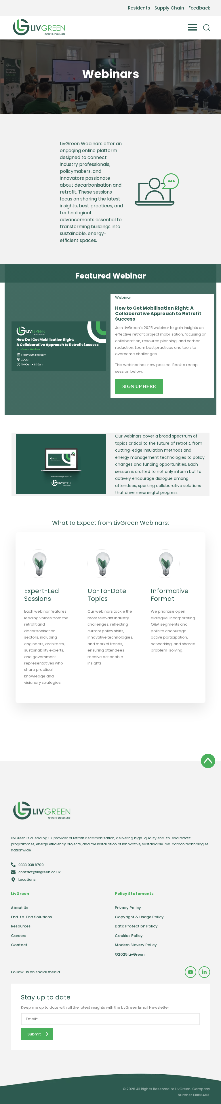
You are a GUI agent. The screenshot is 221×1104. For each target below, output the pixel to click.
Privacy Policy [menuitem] (128, 907)
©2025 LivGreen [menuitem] (129, 954)
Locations (27, 879)
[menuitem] (190, 972)
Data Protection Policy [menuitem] (136, 926)
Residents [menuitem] (139, 8)
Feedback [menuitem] (199, 8)
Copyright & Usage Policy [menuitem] (139, 917)
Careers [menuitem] (18, 935)
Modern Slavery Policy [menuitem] (136, 945)
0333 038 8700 (31, 864)
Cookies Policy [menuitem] (129, 935)
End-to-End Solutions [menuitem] (31, 917)
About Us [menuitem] (19, 907)
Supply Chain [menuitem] (169, 8)
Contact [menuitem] (19, 945)
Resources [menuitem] (21, 926)
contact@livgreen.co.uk (39, 872)
